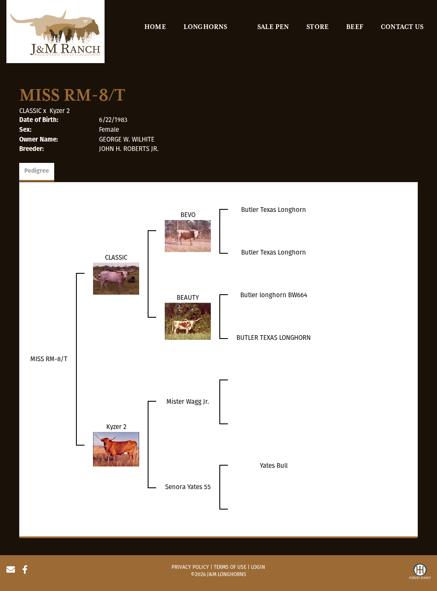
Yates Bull (274, 465)
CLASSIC (30, 111)
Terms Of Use (230, 567)
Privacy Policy (190, 567)
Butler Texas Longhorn (273, 210)
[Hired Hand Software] (420, 573)
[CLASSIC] (116, 278)
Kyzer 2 (60, 111)
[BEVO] (188, 235)
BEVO (188, 215)
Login (258, 567)
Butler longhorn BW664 (273, 295)
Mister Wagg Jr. (187, 402)
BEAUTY (188, 297)
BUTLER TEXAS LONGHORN (273, 338)
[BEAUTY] (188, 320)
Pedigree (36, 171)
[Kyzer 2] (116, 448)
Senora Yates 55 (188, 487)
